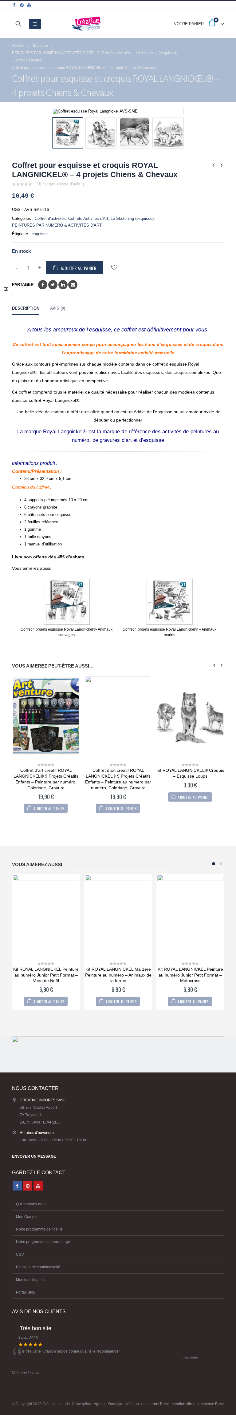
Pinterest (27, 1186)
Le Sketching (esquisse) (132, 218)
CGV (20, 1254)
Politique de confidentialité (38, 1267)
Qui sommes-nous (31, 1204)
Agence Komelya (108, 1404)
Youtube (38, 1186)
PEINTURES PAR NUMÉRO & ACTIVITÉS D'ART (57, 225)
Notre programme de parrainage (43, 1242)
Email (72, 284)
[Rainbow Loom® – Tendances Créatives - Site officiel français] (88, 24)
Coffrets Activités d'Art (88, 218)
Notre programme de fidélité (39, 1229)
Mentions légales (30, 1280)
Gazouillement (52, 284)
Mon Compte (26, 1217)
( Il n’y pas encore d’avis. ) (60, 184)
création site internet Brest (147, 1404)
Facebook (42, 284)
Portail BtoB (26, 1292)
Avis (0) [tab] (57, 308)
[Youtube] (29, 5)
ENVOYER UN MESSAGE (34, 1156)
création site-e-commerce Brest (198, 1404)
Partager (22, 284)
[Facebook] (14, 5)
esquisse (40, 234)
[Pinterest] (22, 5)
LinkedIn (63, 284)
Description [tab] (25, 308)
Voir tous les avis (26, 1373)
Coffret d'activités (50, 218)
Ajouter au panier (78, 268)
